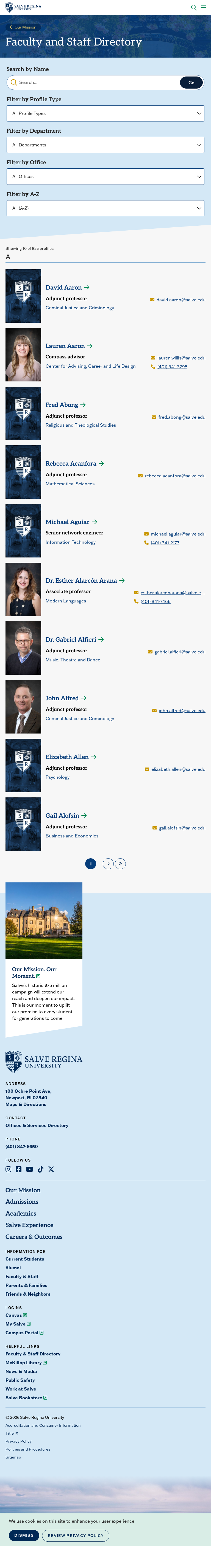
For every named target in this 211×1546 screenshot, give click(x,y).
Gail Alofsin (62, 816)
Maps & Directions (25, 1104)
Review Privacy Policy (76, 1535)
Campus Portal (21, 1332)
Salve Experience (29, 1225)
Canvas (13, 1315)
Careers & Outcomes (34, 1237)
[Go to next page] (108, 863)
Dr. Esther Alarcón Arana (81, 581)
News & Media (21, 1371)
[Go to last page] (120, 863)
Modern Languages (66, 601)
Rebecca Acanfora (71, 464)
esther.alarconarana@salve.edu (173, 592)
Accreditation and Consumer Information (43, 1425)
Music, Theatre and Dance (73, 659)
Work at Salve (20, 1389)
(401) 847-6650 (21, 1146)
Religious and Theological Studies (81, 425)
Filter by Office (26, 163)
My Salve (15, 1324)
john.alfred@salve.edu (182, 710)
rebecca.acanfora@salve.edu (175, 475)
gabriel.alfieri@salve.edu (180, 652)
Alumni (13, 1267)
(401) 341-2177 (165, 542)
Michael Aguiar (68, 522)
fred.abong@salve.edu (182, 417)
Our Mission (26, 27)
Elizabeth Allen (67, 757)
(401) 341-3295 (172, 366)
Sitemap (13, 1457)
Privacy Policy (18, 1441)
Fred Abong (62, 405)
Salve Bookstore (23, 1397)
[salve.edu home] (23, 7)
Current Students (24, 1259)
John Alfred (62, 699)
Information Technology (71, 542)
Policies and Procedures (27, 1449)
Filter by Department (34, 131)
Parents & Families (26, 1285)
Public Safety (20, 1380)
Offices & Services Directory (36, 1125)
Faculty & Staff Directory (32, 1354)
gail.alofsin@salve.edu (182, 828)
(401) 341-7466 (156, 601)
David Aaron (64, 288)
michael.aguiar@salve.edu (178, 534)
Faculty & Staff (21, 1276)
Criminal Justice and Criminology (80, 307)
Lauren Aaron (65, 346)
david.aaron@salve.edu (181, 299)
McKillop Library (23, 1362)
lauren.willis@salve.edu (181, 358)
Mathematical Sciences (70, 483)
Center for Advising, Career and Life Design (91, 366)
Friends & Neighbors (28, 1294)
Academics (20, 1214)
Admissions (21, 1202)
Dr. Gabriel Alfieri (71, 640)
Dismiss (24, 1535)
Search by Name (28, 69)
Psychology (58, 777)
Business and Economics (72, 836)
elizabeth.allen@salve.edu (178, 769)
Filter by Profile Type (34, 100)
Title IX (11, 1433)
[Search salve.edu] (194, 7)
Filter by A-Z (23, 194)
